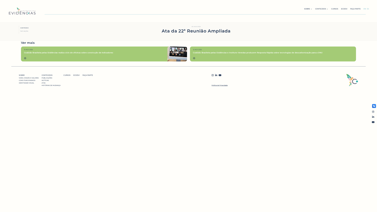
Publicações (47, 78)
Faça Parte (355, 9)
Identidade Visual (26, 83)
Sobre (307, 9)
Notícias (45, 80)
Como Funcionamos (27, 80)
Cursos (334, 9)
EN (365, 9)
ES (368, 9)
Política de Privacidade (220, 85)
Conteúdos (320, 9)
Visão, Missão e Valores (29, 78)
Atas (43, 83)
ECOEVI (344, 9)
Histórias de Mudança (51, 85)
